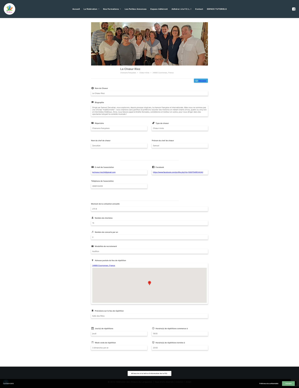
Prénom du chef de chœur (163, 140)
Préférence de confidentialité (268, 383)
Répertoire (99, 123)
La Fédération (90, 9)
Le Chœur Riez (130, 69)
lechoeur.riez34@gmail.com (104, 172)
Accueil (76, 9)
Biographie (99, 102)
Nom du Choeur (101, 88)
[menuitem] (76, 9)
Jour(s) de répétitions (104, 328)
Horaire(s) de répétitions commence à (172, 328)
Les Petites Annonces (136, 9)
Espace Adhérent (159, 9)
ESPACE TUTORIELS (217, 9)
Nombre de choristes (103, 218)
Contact (199, 9)
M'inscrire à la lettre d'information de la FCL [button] (149, 373)
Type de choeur (162, 123)
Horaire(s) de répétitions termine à (170, 343)
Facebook (160, 167)
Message (202, 81)
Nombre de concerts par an (106, 232)
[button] (293, 9)
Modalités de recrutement (106, 246)
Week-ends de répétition (105, 343)
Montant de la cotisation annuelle (105, 204)
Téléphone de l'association (102, 181)
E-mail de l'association (104, 167)
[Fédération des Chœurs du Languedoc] (9, 9)
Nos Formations (111, 9)
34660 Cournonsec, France (103, 265)
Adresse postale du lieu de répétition (110, 260)
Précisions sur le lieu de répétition (109, 311)
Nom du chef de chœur (100, 140)
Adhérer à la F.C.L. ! (181, 9)
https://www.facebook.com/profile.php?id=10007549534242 (178, 172)
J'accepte (288, 383)
